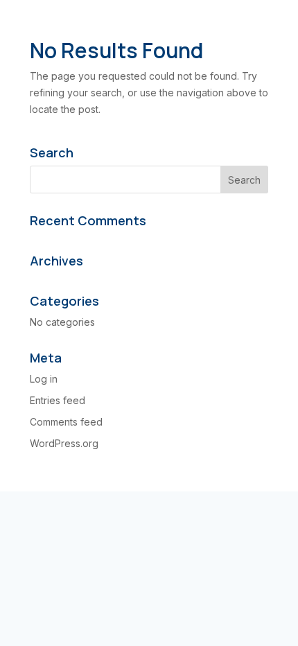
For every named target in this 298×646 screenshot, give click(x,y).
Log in (44, 379)
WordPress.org (64, 443)
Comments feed (66, 422)
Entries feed (57, 400)
